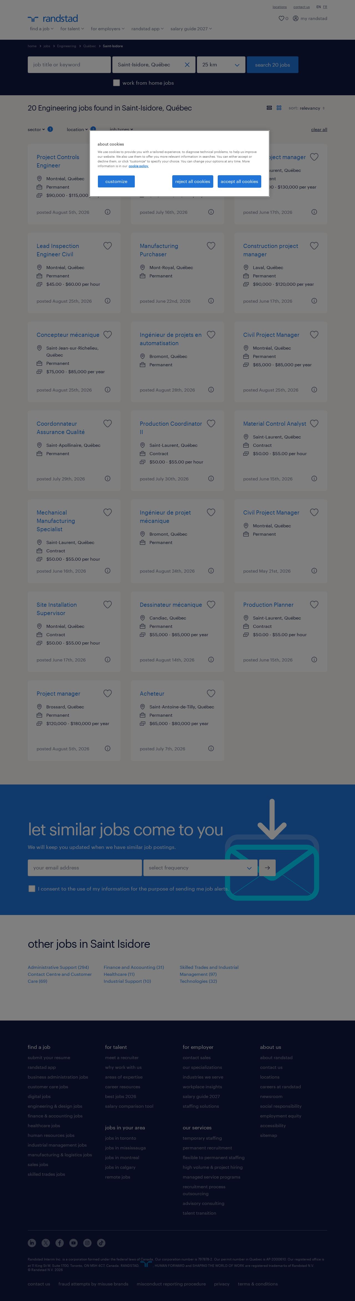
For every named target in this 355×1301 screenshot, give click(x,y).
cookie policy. (139, 166)
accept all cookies (239, 181)
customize (116, 181)
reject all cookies (192, 181)
